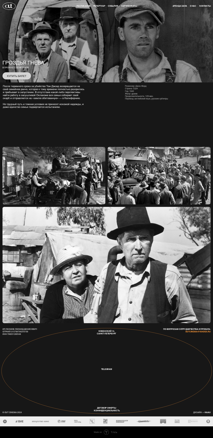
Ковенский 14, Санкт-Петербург (106, 332)
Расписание (84, 6)
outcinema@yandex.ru (198, 331)
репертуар (99, 6)
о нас (193, 6)
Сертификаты (129, 6)
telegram (106, 369)
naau (202, 412)
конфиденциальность (107, 410)
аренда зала (180, 6)
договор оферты (106, 408)
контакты (205, 6)
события (113, 6)
